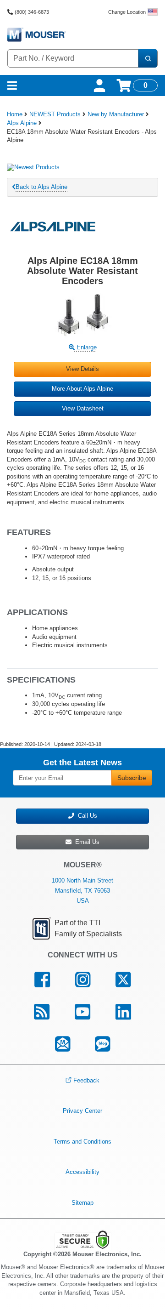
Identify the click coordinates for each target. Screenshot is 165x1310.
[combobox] (73, 58)
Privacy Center (82, 1110)
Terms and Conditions (82, 1141)
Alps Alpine (22, 123)
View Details (82, 368)
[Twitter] (122, 980)
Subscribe (131, 777)
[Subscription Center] (62, 1044)
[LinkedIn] (123, 1012)
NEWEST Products (55, 114)
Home (14, 114)
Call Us (85, 815)
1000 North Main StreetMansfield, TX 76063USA (82, 890)
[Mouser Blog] (102, 1044)
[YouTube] (82, 1012)
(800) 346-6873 (32, 12)
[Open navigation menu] (12, 85)
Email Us (85, 841)
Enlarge (86, 347)
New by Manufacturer (116, 114)
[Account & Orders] (99, 85)
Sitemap (83, 1202)
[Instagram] (83, 980)
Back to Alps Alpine (41, 186)
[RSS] (42, 1012)
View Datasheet (83, 408)
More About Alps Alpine (82, 388)
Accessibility (82, 1171)
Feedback (86, 1079)
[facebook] (42, 980)
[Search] (147, 58)
